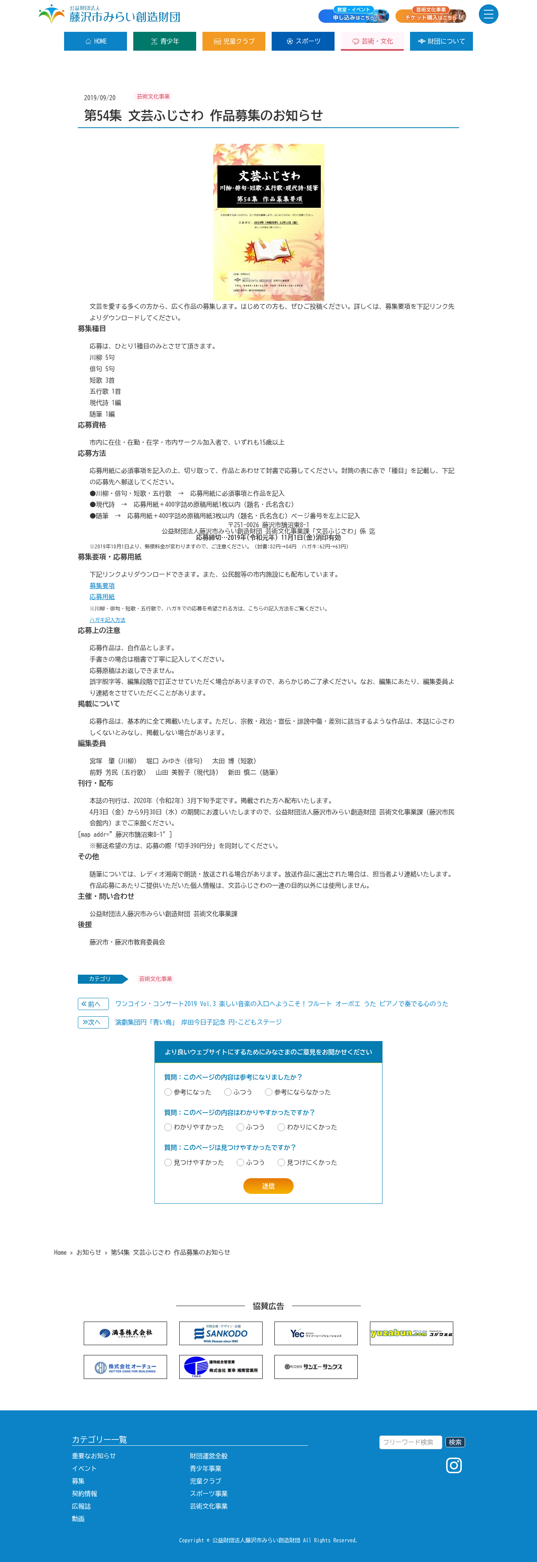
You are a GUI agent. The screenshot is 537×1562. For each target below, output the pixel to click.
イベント (84, 1468)
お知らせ (88, 1252)
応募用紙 (102, 597)
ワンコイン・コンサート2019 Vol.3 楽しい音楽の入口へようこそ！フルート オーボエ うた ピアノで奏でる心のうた (282, 1004)
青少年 (169, 41)
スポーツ (308, 41)
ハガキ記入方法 (107, 620)
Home (60, 1252)
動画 (78, 1519)
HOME (100, 41)
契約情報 (84, 1493)
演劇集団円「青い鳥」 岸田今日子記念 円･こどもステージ (198, 1022)
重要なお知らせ (94, 1456)
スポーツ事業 (209, 1493)
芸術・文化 (377, 41)
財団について (446, 41)
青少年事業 (205, 1468)
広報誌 (81, 1506)
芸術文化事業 (209, 1506)
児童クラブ (239, 41)
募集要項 (102, 586)
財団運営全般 (209, 1456)
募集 (78, 1481)
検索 (455, 1442)
